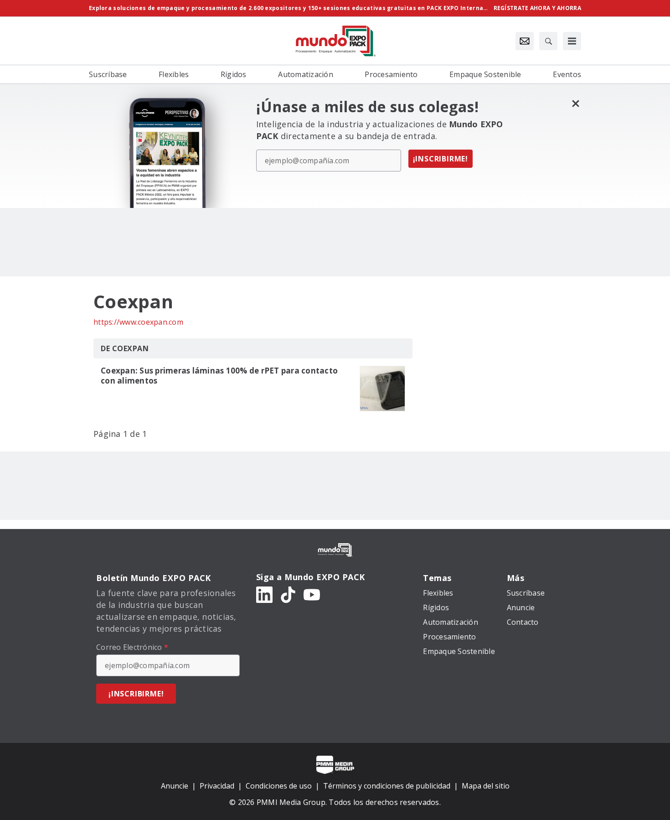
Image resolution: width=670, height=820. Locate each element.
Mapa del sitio (486, 786)
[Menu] (572, 41)
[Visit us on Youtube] (312, 594)
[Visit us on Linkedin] (264, 594)
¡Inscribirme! (440, 159)
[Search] (548, 41)
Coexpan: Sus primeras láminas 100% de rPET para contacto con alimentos (219, 376)
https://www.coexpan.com (138, 322)
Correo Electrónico (132, 647)
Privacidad (217, 786)
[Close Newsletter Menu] (575, 103)
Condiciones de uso (279, 786)
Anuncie (174, 786)
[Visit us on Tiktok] (288, 594)
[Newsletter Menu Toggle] (524, 41)
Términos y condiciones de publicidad (386, 786)
